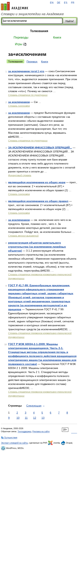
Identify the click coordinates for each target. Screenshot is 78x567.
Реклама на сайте (41, 431)
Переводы (21, 37)
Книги (57, 37)
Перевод (32, 61)
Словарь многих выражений (23, 236)
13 (42, 417)
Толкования (39, 31)
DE (58, 3)
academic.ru (14, 6)
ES (65, 3)
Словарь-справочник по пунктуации (28, 95)
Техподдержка (24, 431)
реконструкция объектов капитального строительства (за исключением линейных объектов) (37, 246)
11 (26, 417)
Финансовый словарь (19, 175)
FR (72, 3)
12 (34, 417)
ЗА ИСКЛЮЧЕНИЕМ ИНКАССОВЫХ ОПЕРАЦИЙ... (40, 147)
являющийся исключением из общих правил (38, 201)
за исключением (19, 101)
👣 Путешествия (9, 437)
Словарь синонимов (19, 106)
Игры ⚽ (21, 44)
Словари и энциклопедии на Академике (32, 14)
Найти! (70, 21)
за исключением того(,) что (26, 71)
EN (51, 3)
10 (18, 417)
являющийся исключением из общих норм (36, 182)
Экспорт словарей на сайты (14, 443)
